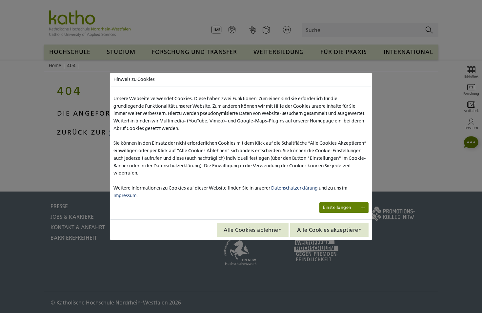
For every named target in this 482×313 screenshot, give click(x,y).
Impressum (124, 195)
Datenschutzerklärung (294, 188)
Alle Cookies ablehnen (253, 230)
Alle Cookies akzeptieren (329, 230)
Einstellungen (337, 207)
